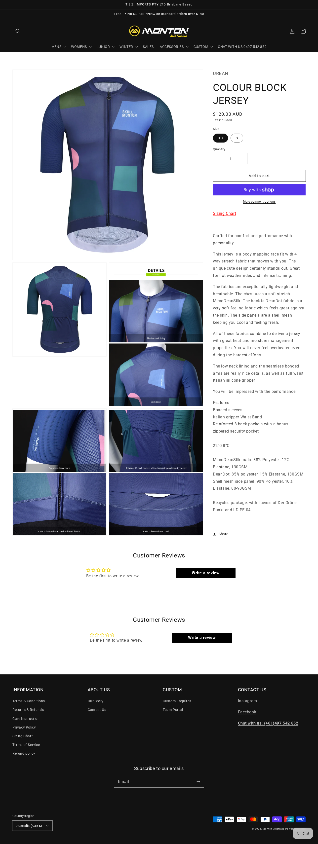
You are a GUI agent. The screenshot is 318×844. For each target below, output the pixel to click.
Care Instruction (26, 719)
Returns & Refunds (28, 710)
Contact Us (97, 710)
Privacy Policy (24, 727)
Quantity (219, 149)
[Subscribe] (198, 781)
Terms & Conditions (28, 701)
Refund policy (23, 753)
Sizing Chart (224, 213)
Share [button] (223, 534)
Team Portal (173, 710)
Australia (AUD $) (29, 826)
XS (220, 138)
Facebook (247, 712)
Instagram (247, 700)
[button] (17, 31)
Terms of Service (26, 745)
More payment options (259, 202)
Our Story (96, 701)
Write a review (205, 573)
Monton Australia (273, 828)
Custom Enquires (177, 701)
